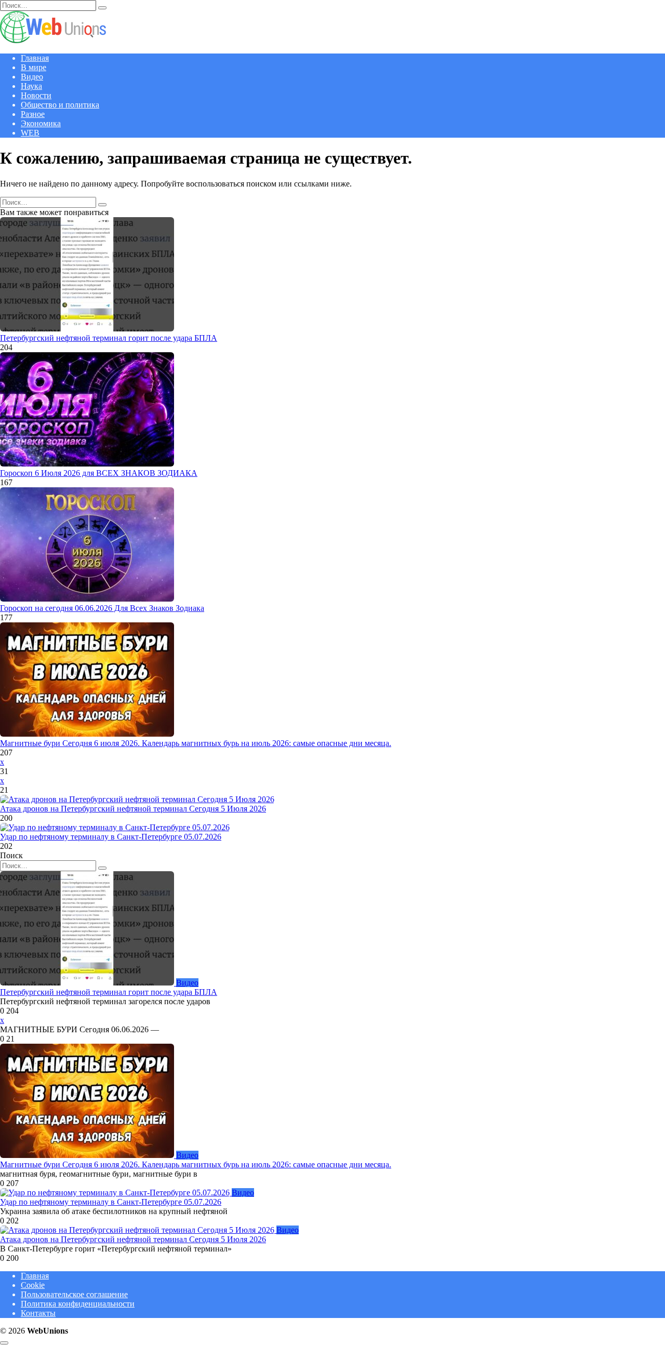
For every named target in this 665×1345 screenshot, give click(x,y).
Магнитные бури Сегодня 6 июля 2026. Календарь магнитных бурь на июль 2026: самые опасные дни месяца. (195, 743)
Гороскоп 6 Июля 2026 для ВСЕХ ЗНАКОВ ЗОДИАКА (98, 473)
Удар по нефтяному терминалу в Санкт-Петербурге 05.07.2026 (110, 836)
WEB (30, 132)
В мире (33, 67)
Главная (35, 58)
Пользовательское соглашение (74, 1294)
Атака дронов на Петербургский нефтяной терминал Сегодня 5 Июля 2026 (133, 808)
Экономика (41, 123)
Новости (36, 95)
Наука (31, 86)
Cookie (33, 1285)
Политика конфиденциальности (78, 1303)
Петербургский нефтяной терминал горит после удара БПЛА (108, 338)
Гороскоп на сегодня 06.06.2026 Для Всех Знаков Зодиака (102, 608)
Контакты (38, 1313)
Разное (33, 114)
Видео (32, 76)
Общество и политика (60, 104)
